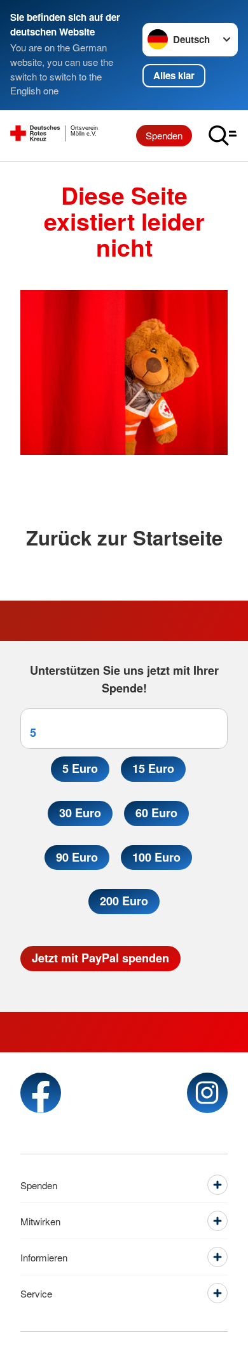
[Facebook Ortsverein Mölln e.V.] (40, 1093)
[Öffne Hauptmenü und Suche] (222, 135)
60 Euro (156, 813)
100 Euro (156, 857)
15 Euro (153, 768)
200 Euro (124, 901)
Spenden (164, 135)
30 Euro (80, 813)
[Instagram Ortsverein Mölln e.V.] (207, 1093)
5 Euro (80, 768)
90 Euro (77, 857)
